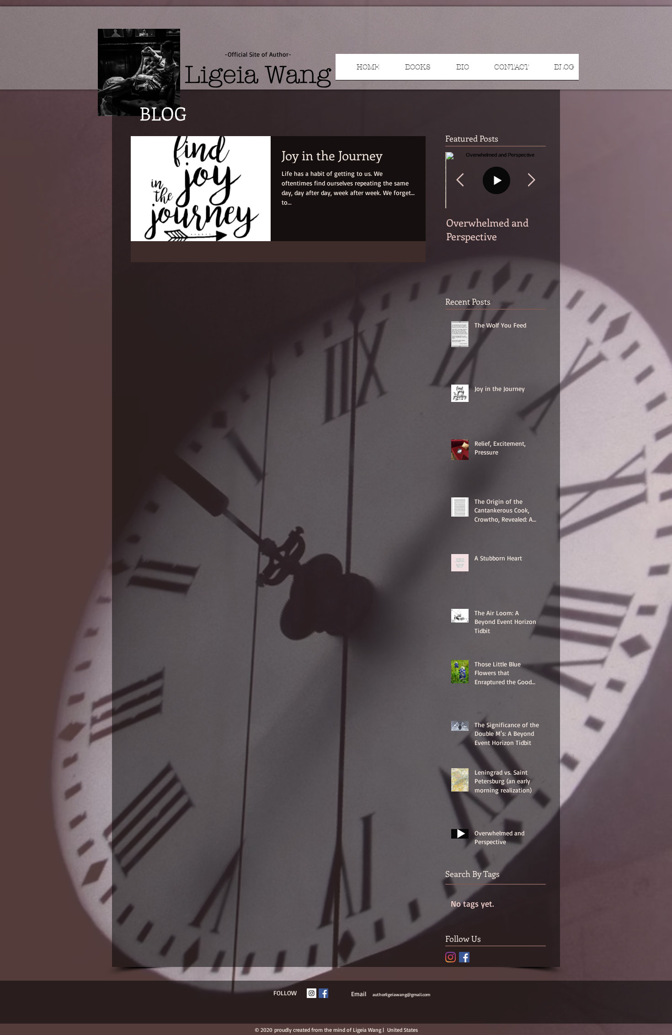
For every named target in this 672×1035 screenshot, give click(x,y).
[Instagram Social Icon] (311, 993)
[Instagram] (450, 957)
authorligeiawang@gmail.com (401, 994)
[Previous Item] (460, 180)
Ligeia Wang (258, 75)
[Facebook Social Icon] (464, 957)
